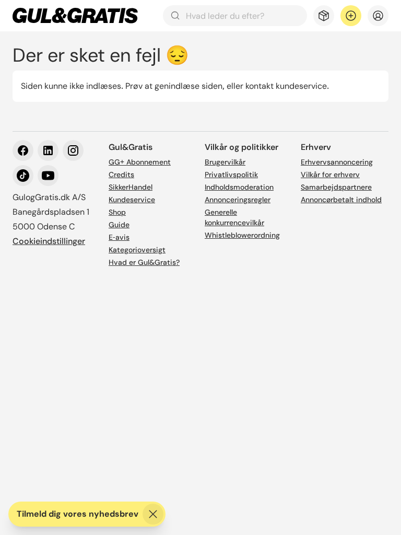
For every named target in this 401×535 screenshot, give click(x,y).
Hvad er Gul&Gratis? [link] (144, 262)
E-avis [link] (119, 237)
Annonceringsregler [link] (237, 199)
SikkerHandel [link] (130, 187)
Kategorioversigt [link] (137, 249)
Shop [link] (117, 212)
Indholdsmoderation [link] (239, 187)
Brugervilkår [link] (225, 162)
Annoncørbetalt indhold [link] (341, 199)
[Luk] (153, 514)
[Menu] (378, 15)
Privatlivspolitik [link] (231, 174)
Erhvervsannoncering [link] (337, 162)
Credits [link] (121, 174)
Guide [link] (119, 224)
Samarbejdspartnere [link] (336, 187)
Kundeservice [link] (132, 199)
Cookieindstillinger (49, 241)
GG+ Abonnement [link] (140, 162)
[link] (75, 16)
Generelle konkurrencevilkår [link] (234, 217)
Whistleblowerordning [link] (242, 235)
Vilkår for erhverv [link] (330, 174)
